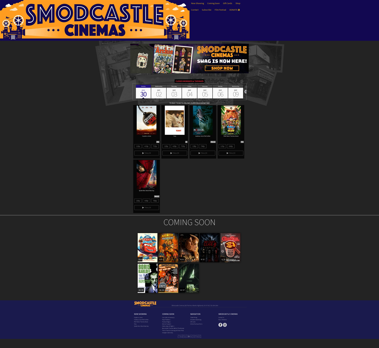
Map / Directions (222, 319)
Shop (237, 3)
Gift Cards (227, 3)
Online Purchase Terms (196, 324)
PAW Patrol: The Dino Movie (141, 322)
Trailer (147, 153)
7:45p (203, 146)
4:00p (146, 200)
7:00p (155, 200)
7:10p (155, 146)
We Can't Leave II (166, 324)
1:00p (138, 200)
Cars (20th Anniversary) (168, 317)
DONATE (233, 9)
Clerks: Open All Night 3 (168, 326)
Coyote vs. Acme (138, 317)
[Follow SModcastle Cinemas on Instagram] (225, 325)
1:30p (194, 146)
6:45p (231, 146)
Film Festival (220, 9)
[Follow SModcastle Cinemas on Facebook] (220, 325)
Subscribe (206, 9)
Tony (135, 324)
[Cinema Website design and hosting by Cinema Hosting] (189, 336)
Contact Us (221, 317)
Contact (194, 9)
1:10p (138, 146)
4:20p (174, 146)
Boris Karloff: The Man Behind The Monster (173, 328)
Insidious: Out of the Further (141, 319)
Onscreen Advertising (195, 319)
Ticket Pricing (193, 317)
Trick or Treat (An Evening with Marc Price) (173, 330)
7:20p (183, 146)
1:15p (222, 146)
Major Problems (166, 319)
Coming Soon (213, 3)
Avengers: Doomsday (167, 332)
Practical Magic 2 (166, 322)
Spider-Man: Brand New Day (141, 326)
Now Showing (197, 3)
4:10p (146, 146)
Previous (133, 92)
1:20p (166, 146)
